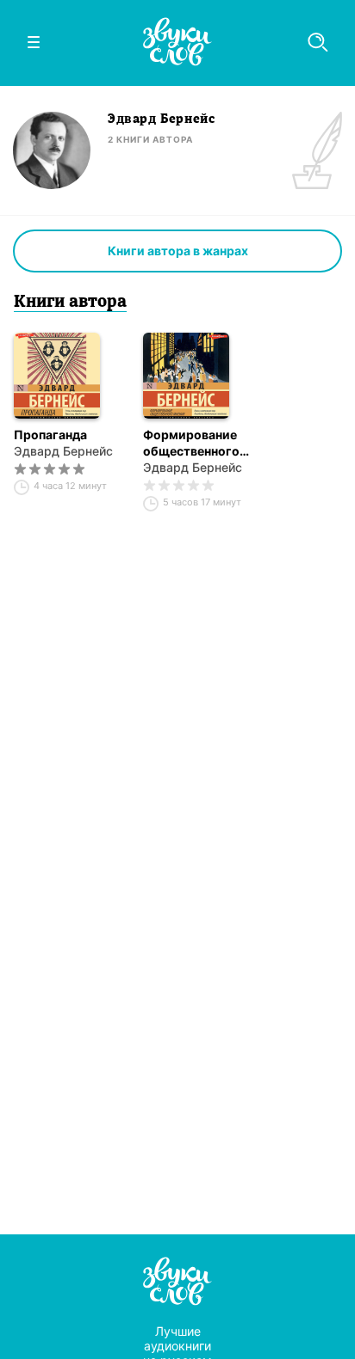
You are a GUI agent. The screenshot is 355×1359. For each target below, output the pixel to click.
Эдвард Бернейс (63, 451)
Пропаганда (50, 434)
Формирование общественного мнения (191, 443)
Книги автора (70, 302)
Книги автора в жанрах (178, 250)
